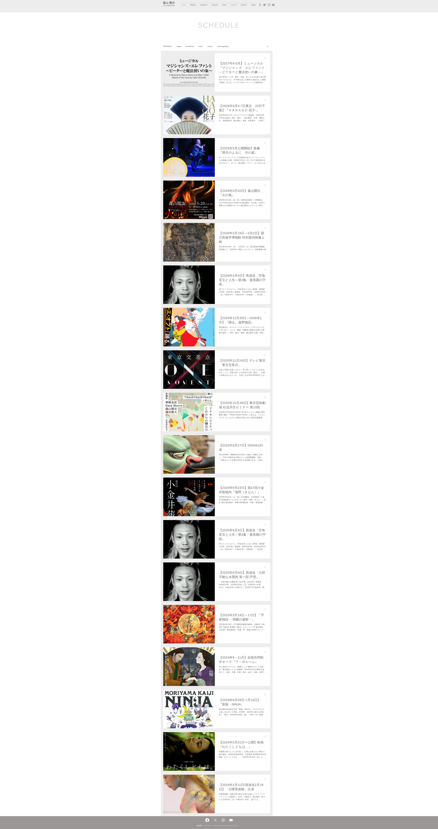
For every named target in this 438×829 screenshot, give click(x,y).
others (210, 46)
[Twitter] (264, 5)
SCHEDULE (167, 46)
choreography (223, 46)
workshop (190, 46)
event (200, 46)
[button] (193, 4)
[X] (215, 820)
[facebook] (260, 5)
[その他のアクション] (265, 58)
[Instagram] (269, 5)
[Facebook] (207, 820)
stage (179, 46)
